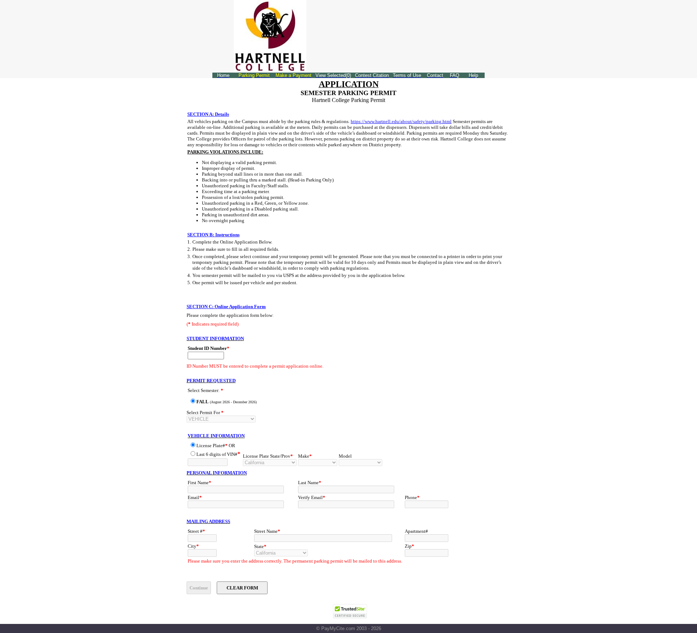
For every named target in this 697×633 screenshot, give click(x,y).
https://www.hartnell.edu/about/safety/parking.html (401, 121)
